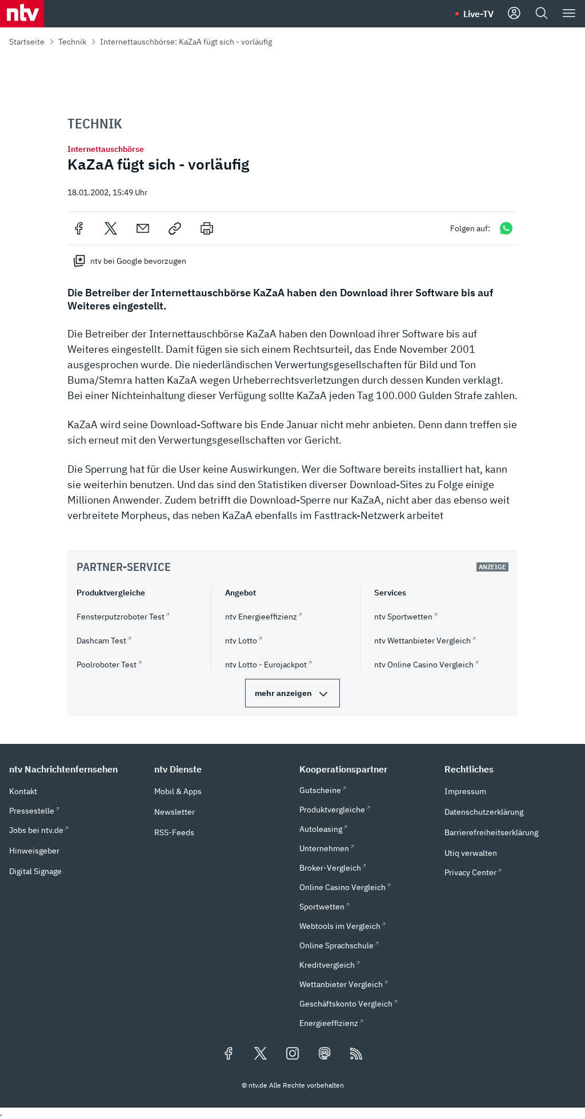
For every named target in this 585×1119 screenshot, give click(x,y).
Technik (72, 42)
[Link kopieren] (174, 228)
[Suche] (541, 13)
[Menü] (569, 13)
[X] (110, 228)
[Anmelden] (514, 13)
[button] (75, 769)
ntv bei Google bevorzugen (138, 261)
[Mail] (142, 228)
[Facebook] (78, 228)
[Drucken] (206, 228)
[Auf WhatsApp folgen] (506, 228)
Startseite (27, 42)
